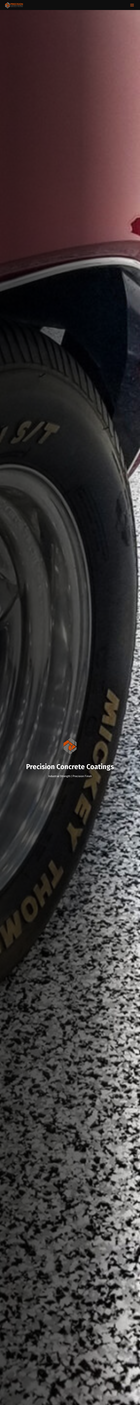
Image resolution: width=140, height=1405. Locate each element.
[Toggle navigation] (132, 5)
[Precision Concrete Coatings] (14, 5)
